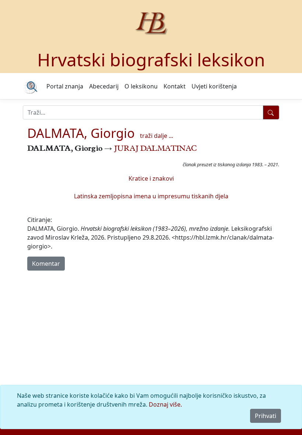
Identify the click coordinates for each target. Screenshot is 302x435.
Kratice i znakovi (151, 178)
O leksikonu (141, 86)
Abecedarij (104, 86)
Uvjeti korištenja (214, 86)
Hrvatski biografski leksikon (151, 60)
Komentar (46, 264)
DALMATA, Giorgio (81, 133)
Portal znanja (64, 86)
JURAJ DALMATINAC (155, 149)
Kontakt (175, 86)
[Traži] (271, 112)
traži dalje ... (156, 136)
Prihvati (265, 416)
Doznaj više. (165, 404)
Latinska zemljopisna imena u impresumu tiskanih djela (151, 196)
